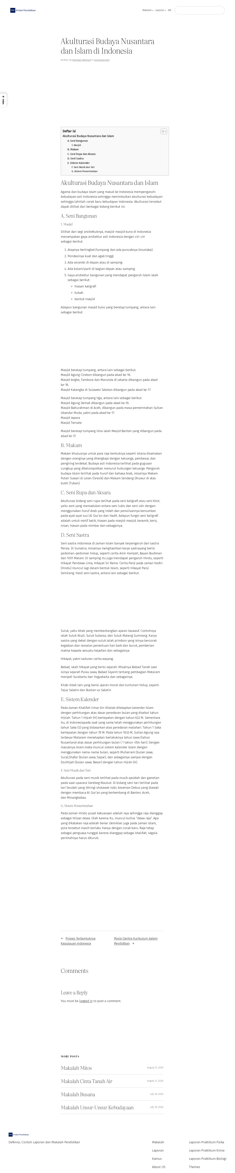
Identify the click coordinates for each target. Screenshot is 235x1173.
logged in (86, 1001)
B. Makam (73, 149)
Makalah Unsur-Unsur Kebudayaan (97, 1107)
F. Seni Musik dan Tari (83, 167)
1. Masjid (76, 145)
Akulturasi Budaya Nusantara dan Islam (88, 136)
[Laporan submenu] (165, 10)
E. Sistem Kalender (78, 163)
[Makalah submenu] (153, 10)
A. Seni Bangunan (77, 140)
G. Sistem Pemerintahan (85, 171)
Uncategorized (101, 60)
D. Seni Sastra (75, 158)
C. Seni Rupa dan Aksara (81, 154)
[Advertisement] (22, 78)
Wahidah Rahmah (81, 60)
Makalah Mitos (76, 1068)
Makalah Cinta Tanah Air (86, 1081)
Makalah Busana (78, 1094)
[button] (3, 100)
